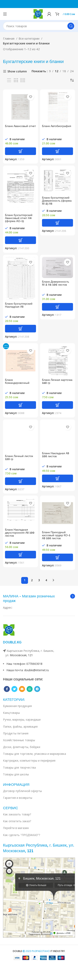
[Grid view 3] (16, 80)
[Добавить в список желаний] (30, 96)
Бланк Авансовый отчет (20, 126)
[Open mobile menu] (5, 14)
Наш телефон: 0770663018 (24, 664)
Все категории (29, 38)
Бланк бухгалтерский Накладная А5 (18, 305)
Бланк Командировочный (17, 381)
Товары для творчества (19, 767)
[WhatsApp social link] (30, 689)
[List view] (9, 80)
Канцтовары (11, 713)
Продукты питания (15, 733)
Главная (9, 38)
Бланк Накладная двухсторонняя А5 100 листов (19, 532)
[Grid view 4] (22, 80)
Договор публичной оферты (22, 791)
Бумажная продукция (17, 706)
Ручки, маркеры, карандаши (22, 719)
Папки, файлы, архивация (20, 726)
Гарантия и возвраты (17, 798)
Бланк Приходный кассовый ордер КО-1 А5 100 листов (56, 535)
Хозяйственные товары (19, 740)
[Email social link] (22, 689)
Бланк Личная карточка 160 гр (57, 381)
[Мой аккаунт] (49, 14)
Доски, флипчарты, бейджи (21, 747)
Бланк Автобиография (56, 126)
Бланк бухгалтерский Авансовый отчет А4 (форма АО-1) (18, 218)
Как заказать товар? (17, 814)
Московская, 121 (21, 655)
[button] (20, 151)
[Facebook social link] (7, 689)
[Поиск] (70, 26)
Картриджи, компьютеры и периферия (29, 760)
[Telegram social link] (37, 689)
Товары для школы (16, 774)
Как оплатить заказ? (17, 821)
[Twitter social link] (14, 689)
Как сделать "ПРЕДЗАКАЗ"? (21, 835)
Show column (17, 71)
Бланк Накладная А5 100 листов (55, 454)
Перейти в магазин (16, 828)
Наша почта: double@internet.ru (27, 670)
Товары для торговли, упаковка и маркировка (34, 754)
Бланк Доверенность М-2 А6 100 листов (55, 283)
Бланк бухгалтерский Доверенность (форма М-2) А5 (57, 200)
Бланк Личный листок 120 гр (19, 457)
